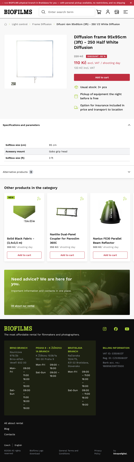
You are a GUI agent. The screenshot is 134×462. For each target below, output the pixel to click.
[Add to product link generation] (39, 199)
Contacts (9, 434)
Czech (7, 445)
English (18, 445)
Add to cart (102, 77)
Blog (6, 428)
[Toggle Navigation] (126, 12)
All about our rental (22, 305)
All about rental (13, 423)
